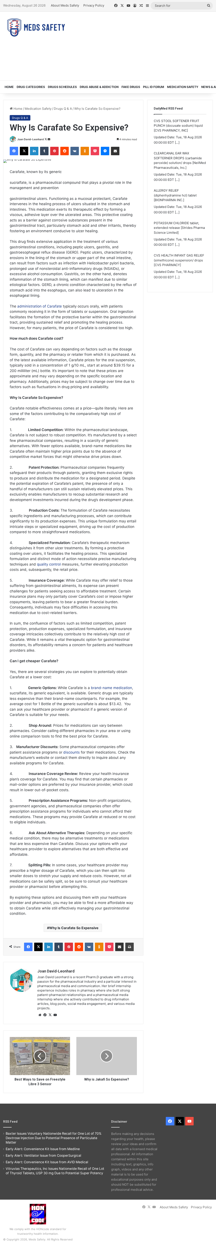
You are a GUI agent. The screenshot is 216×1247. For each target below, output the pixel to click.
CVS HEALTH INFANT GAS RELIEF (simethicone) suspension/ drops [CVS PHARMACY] (179, 260)
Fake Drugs (131, 87)
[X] (50, 1015)
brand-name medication (111, 688)
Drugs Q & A (63, 109)
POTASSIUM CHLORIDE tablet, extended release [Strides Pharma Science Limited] (179, 228)
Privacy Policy (93, 5)
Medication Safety (182, 87)
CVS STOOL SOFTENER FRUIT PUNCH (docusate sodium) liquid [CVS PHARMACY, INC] (178, 125)
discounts (71, 752)
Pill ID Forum (153, 87)
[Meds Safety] (36, 27)
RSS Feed (10, 1121)
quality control (49, 564)
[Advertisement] (145, 45)
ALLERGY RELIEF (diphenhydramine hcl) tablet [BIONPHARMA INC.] (175, 195)
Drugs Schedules (62, 87)
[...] (177, 142)
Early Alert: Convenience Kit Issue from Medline (43, 1149)
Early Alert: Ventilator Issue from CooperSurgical (43, 1156)
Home (9, 87)
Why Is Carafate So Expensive (74, 928)
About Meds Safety (65, 5)
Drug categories (31, 87)
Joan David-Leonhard (30, 139)
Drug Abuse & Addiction (99, 87)
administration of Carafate (39, 306)
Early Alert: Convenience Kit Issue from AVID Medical (47, 1162)
